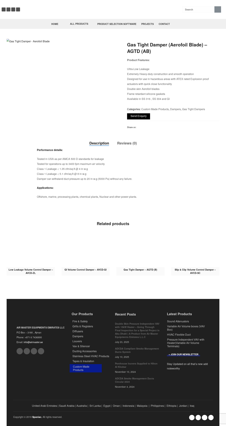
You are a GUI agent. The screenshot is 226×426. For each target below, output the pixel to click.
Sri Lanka (95, 406)
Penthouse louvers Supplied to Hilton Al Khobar (136, 365)
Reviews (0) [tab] (127, 143)
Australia (81, 406)
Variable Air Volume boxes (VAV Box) (186, 327)
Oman (116, 406)
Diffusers (77, 331)
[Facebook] (4, 9)
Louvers (77, 341)
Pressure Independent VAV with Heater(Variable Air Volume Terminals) (185, 343)
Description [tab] (99, 143)
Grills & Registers (82, 326)
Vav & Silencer (81, 346)
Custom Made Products (155, 109)
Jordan (183, 406)
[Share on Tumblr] (152, 127)
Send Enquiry (139, 116)
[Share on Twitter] (143, 127)
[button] (115, 43)
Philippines (157, 406)
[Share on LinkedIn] (147, 127)
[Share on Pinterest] (160, 127)
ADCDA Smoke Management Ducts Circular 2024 (134, 380)
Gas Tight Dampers (193, 109)
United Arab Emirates (44, 406)
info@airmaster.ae (33, 342)
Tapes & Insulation (83, 361)
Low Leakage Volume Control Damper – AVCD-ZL (31, 271)
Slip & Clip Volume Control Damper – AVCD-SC (195, 271)
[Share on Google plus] (156, 127)
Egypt (106, 406)
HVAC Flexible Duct (179, 334)
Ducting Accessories (84, 351)
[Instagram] (8, 9)
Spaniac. (37, 417)
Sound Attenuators (178, 321)
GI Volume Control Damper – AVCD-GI (86, 269)
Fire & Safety (80, 321)
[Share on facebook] (139, 127)
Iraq (192, 406)
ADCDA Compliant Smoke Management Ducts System (137, 350)
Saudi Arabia (66, 406)
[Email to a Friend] (165, 127)
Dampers (175, 109)
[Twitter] (13, 9)
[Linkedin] (18, 9)
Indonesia (128, 406)
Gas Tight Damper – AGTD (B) (140, 269)
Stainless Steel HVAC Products (90, 356)
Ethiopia (171, 406)
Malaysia (142, 406)
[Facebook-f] (191, 417)
